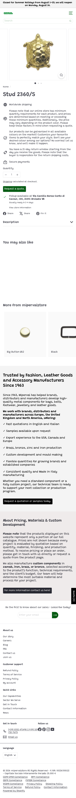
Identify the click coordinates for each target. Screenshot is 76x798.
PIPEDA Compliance (36, 780)
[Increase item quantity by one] (17, 175)
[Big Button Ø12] (25, 334)
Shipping (7, 182)
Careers (7, 640)
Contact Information (15, 708)
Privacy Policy (10, 679)
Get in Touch (10, 704)
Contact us (9, 653)
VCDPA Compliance (13, 784)
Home (6, 87)
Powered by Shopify (14, 791)
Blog (5, 645)
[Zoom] (61, 75)
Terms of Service (12, 674)
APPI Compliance (40, 777)
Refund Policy (10, 670)
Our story (8, 636)
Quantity (8, 168)
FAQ (5, 649)
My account (9, 683)
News (5, 713)
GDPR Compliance (12, 780)
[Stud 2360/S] (25, 271)
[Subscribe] (55, 615)
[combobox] (38, 21)
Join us (7, 657)
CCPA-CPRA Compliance (15, 777)
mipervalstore (34, 305)
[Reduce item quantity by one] (6, 175)
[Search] (70, 21)
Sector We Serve (11, 700)
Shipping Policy (54, 784)
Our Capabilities (12, 696)
